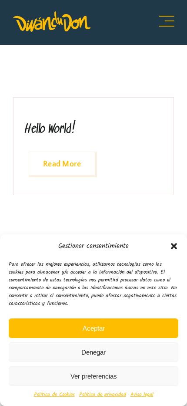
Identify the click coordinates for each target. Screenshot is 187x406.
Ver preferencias (93, 376)
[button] (174, 246)
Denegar (93, 352)
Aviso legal (142, 394)
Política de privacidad (102, 394)
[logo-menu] (51, 15)
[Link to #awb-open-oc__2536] (166, 21)
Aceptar (94, 328)
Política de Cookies (54, 394)
